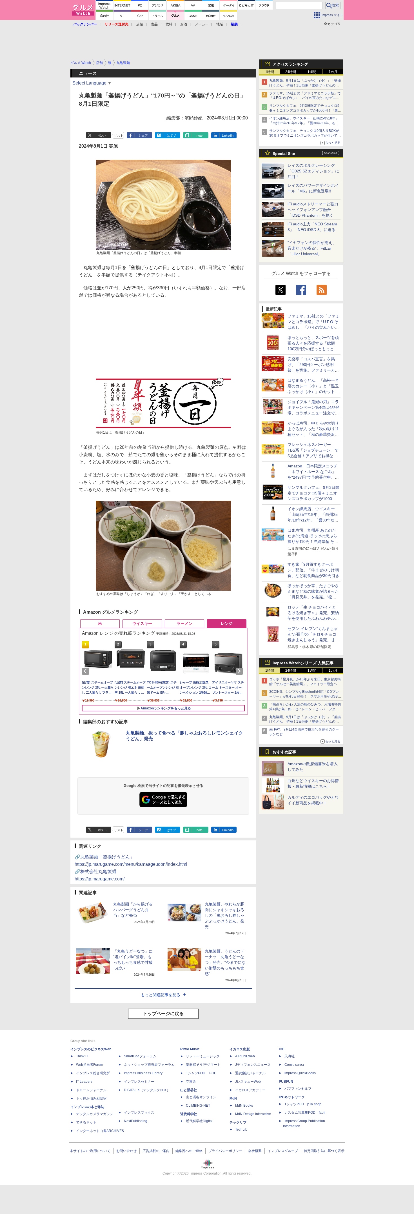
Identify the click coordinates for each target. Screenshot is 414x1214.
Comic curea (294, 1065)
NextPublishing (135, 1121)
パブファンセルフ (297, 1089)
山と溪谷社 (188, 1090)
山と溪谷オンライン (201, 1097)
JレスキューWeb (248, 1082)
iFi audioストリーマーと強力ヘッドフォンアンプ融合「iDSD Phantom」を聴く (313, 210)
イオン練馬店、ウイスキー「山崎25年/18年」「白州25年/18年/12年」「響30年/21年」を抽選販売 (304, 123)
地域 (219, 24)
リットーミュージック (203, 1056)
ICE (281, 1049)
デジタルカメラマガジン (94, 1114)
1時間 (269, 72)
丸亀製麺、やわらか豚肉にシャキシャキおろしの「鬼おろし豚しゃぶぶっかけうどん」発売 (224, 915)
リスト (118, 135)
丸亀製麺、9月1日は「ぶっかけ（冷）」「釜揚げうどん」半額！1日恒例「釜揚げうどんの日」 (305, 85)
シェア (143, 135)
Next (240, 671)
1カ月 (333, 72)
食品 (154, 24)
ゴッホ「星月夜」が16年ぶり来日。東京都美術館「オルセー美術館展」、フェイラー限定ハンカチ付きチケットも (305, 684)
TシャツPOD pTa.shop (302, 1104)
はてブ (171, 135)
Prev (86, 671)
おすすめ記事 (284, 752)
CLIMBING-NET (198, 1106)
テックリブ (238, 1122)
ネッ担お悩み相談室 (91, 1098)
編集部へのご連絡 (188, 1151)
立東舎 (191, 1082)
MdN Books (244, 1106)
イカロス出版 (240, 1049)
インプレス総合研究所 (93, 1073)
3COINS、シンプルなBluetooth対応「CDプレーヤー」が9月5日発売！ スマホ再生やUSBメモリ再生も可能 (305, 696)
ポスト (102, 135)
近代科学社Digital (199, 1121)
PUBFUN (286, 1082)
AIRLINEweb (245, 1056)
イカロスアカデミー (250, 1090)
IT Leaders (84, 1082)
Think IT (82, 1056)
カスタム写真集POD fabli (304, 1113)
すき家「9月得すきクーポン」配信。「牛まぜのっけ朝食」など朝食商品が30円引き (313, 570)
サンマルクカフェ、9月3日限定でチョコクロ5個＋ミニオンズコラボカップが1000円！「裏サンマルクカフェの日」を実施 (305, 110)
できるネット (86, 1122)
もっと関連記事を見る (160, 995)
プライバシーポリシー (225, 1151)
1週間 (312, 72)
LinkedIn (227, 135)
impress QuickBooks (300, 1073)
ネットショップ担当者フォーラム (149, 1065)
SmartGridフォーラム (140, 1056)
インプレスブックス (139, 1113)
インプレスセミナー (139, 1082)
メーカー (201, 24)
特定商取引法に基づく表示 (324, 1151)
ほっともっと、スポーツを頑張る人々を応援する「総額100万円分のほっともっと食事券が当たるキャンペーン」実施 (313, 348)
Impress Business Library (143, 1073)
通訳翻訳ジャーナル (250, 1073)
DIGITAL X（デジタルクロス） (147, 1090)
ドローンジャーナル (91, 1090)
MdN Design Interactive (253, 1114)
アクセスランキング (290, 64)
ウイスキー (142, 623)
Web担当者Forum (89, 1065)
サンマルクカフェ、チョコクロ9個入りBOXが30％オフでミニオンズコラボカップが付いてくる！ (305, 135)
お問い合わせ (126, 1151)
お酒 (183, 24)
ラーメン (184, 623)
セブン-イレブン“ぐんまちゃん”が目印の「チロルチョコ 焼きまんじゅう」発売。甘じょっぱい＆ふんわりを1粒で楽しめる (313, 639)
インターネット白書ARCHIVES (100, 1131)
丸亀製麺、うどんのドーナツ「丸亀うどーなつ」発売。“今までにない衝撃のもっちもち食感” (225, 962)
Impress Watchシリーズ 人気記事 (303, 663)
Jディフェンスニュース (253, 1065)
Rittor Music (190, 1049)
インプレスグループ (283, 1151)
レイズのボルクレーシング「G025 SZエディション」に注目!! (313, 171)
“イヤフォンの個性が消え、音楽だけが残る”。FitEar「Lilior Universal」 (312, 248)
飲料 (169, 24)
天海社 (289, 1056)
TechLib (241, 1129)
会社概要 (255, 1151)
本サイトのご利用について (90, 1151)
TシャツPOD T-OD (201, 1073)
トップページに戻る (163, 1013)
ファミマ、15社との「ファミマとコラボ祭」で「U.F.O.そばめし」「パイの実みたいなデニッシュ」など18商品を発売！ (305, 98)
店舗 (139, 24)
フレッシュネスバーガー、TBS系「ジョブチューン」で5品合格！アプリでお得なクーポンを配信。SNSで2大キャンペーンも (313, 455)
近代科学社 (188, 1114)
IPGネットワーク (292, 1097)
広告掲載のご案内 (156, 1151)
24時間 (290, 72)
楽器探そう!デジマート (203, 1065)
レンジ (227, 623)
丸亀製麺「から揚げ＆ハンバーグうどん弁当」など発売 (133, 910)
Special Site (284, 153)
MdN (233, 1098)
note (199, 135)
